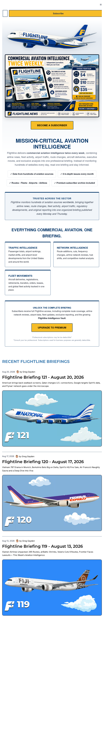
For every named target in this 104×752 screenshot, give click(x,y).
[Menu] (101, 5)
